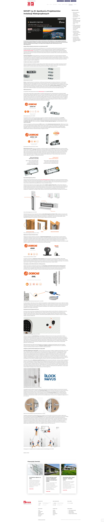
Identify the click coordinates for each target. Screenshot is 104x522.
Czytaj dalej (31, 488)
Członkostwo (55, 4)
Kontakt (75, 4)
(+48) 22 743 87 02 (60, 502)
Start (48, 4)
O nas (51, 4)
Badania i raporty (64, 4)
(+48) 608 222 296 (60, 503)
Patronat (54, 512)
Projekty (59, 4)
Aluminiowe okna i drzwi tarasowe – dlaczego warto (69, 479)
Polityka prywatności (41, 519)
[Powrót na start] (31, 4)
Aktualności (71, 4)
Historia (54, 511)
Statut (54, 514)
